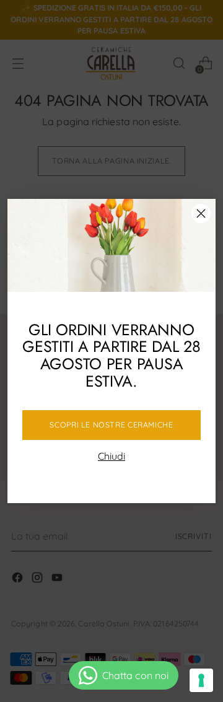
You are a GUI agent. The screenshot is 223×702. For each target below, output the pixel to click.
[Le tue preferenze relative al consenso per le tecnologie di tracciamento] (201, 680)
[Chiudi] (201, 213)
